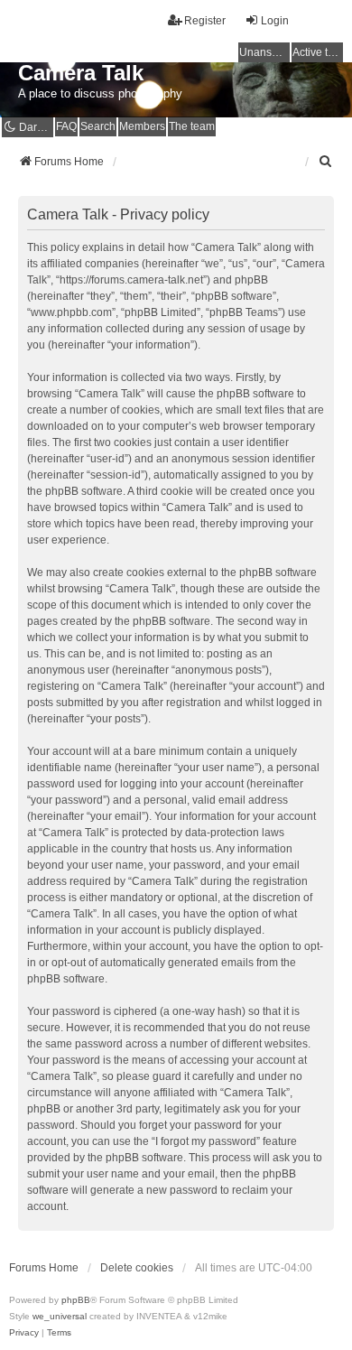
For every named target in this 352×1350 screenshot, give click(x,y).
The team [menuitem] (192, 126)
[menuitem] (326, 162)
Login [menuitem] (275, 20)
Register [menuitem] (205, 20)
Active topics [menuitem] (317, 52)
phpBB (75, 1300)
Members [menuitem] (142, 126)
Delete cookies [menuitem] (136, 1268)
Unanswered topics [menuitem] (264, 52)
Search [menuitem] (98, 126)
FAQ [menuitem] (66, 126)
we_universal (59, 1316)
